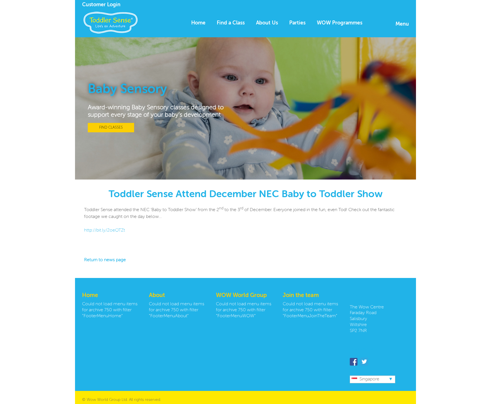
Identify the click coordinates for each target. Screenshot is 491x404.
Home (198, 23)
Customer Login (101, 4)
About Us (267, 23)
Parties (297, 23)
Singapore (369, 379)
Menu (402, 24)
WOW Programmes (339, 23)
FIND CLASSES (111, 127)
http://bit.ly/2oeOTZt (104, 230)
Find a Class (231, 23)
